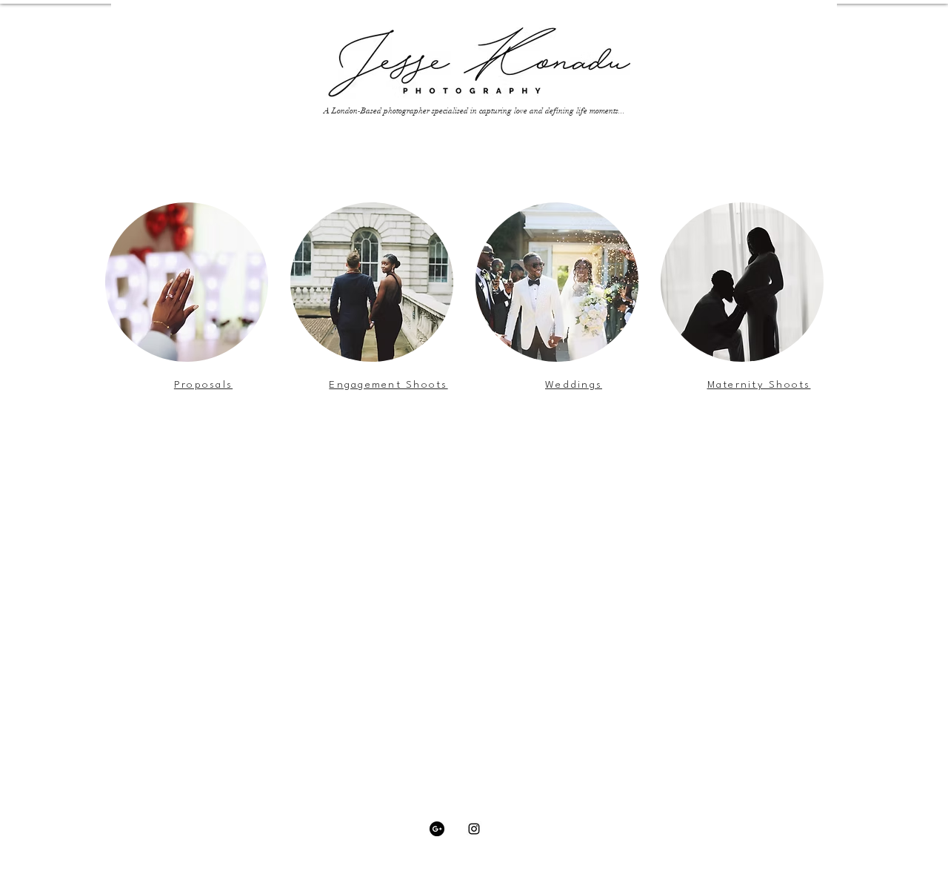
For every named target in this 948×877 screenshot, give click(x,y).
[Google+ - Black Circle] (437, 828)
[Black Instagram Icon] (474, 828)
